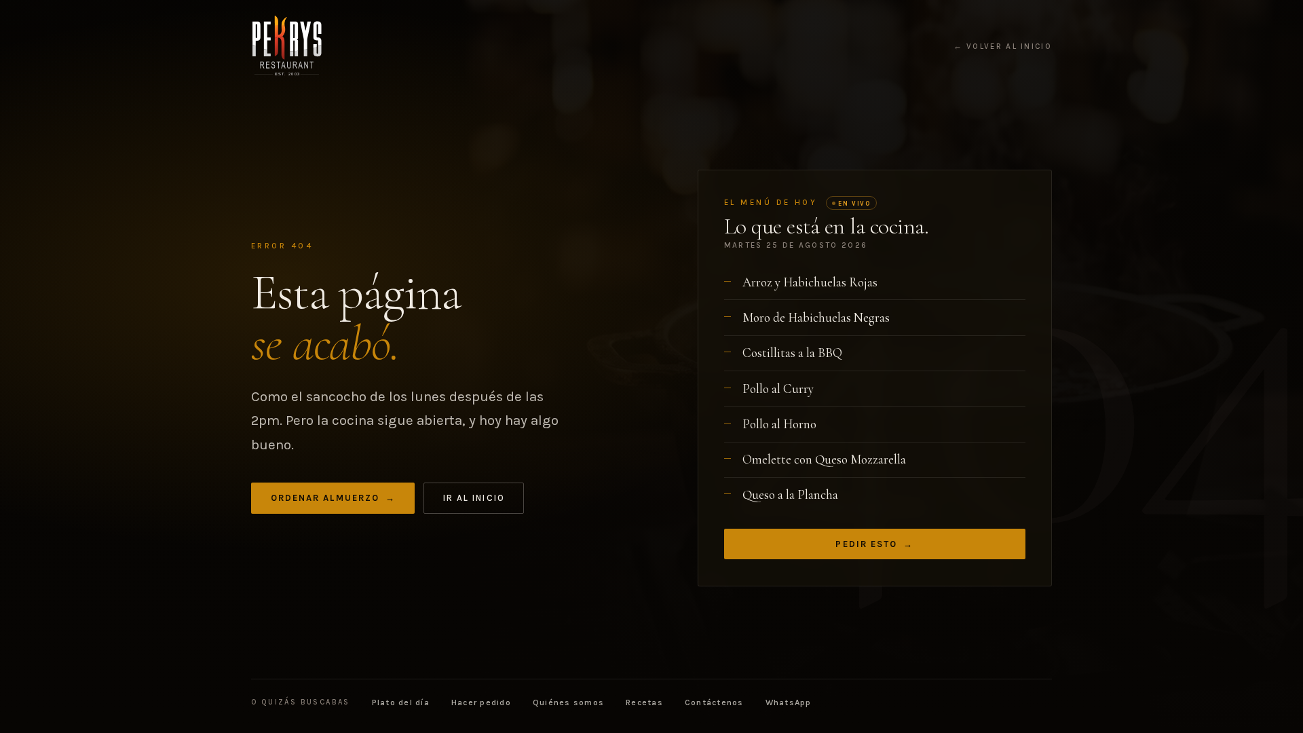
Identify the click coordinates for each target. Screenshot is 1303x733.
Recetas (644, 702)
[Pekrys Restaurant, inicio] (286, 46)
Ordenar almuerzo (333, 498)
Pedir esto (874, 544)
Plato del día (401, 702)
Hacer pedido (481, 702)
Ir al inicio (474, 498)
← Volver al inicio (1002, 47)
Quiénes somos (568, 702)
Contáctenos (714, 702)
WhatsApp (789, 702)
